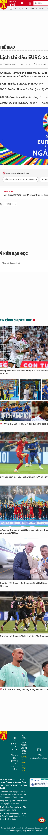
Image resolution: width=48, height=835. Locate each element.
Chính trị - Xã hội (37, 9)
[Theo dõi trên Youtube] (22, 3)
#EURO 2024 (11, 204)
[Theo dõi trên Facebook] (18, 3)
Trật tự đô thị (20, 9)
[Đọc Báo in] (31, 3)
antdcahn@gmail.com (39, 758)
